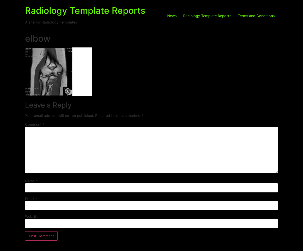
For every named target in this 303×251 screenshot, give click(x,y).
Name (31, 181)
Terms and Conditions (256, 16)
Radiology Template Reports (85, 10)
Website (31, 216)
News (172, 16)
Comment (34, 124)
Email (31, 198)
